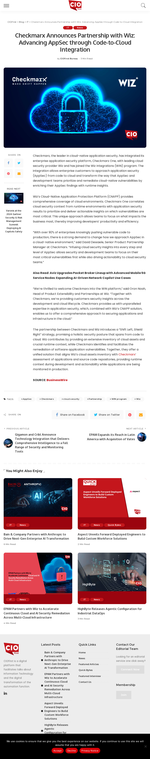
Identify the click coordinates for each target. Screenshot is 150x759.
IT (68, 27)
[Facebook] (8, 163)
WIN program (119, 399)
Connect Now (130, 669)
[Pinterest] (8, 173)
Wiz (138, 399)
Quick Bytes (114, 525)
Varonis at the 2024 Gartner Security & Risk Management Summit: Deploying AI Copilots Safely (13, 221)
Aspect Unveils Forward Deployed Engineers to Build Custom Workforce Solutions (56, 711)
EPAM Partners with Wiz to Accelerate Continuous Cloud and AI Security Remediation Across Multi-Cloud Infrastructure (37, 613)
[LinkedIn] (5, 693)
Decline (71, 750)
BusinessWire (57, 380)
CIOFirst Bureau (69, 59)
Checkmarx (127, 354)
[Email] (19, 173)
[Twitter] (19, 163)
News (80, 27)
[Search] (142, 5)
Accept (57, 750)
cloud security (71, 399)
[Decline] (145, 746)
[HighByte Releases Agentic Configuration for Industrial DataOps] (112, 578)
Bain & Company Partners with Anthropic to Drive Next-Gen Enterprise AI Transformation (57, 660)
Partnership (95, 399)
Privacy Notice (89, 750)
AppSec (27, 399)
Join (124, 695)
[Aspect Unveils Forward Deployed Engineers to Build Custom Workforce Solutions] (112, 504)
